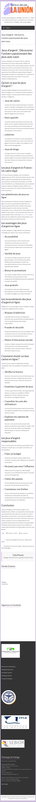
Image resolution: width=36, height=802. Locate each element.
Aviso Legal (4, 784)
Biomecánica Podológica (8, 666)
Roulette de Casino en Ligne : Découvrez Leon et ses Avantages (17, 547)
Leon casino (25, 214)
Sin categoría (24, 533)
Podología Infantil (6, 675)
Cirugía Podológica (6, 678)
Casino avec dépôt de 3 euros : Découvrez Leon (16, 540)
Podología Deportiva (7, 669)
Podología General (6, 672)
